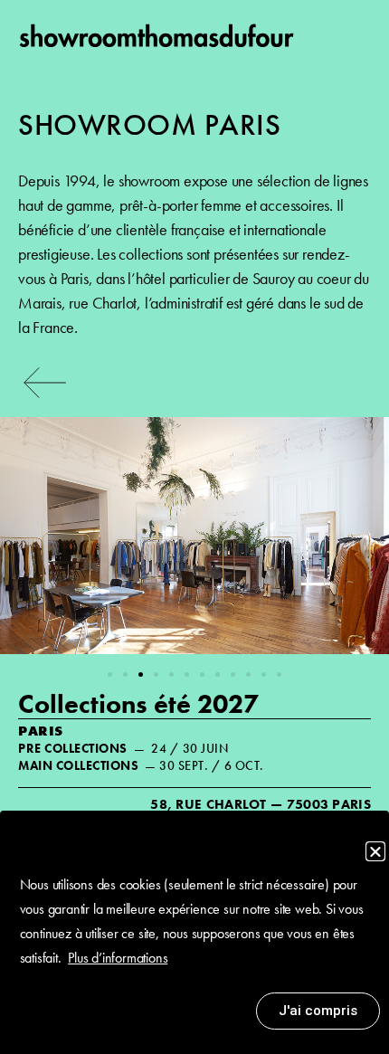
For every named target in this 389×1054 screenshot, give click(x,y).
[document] (194, 527)
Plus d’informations (117, 957)
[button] (375, 851)
